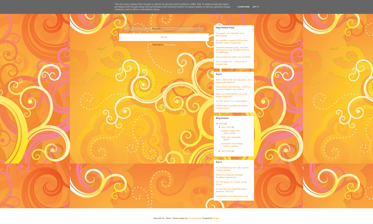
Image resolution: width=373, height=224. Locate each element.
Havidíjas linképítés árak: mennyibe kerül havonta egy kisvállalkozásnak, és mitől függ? (232, 50)
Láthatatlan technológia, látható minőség (232, 144)
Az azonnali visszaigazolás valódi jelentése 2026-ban (231, 190)
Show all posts (169, 28)
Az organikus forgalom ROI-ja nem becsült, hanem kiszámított (232, 41)
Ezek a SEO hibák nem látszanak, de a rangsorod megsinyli (234, 81)
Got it (256, 7)
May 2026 (226, 127)
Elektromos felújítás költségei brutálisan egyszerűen (229, 176)
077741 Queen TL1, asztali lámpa (231, 101)
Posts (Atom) (169, 45)
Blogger (216, 218)
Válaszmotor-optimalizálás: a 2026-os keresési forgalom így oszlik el (233, 88)
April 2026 (227, 151)
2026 (221, 124)
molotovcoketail (194, 218)
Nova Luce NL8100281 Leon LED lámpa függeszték (231, 95)
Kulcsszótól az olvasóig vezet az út (232, 196)
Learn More (243, 7)
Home (164, 37)
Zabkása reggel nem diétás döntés (230, 132)
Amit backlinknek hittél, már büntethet (233, 57)
